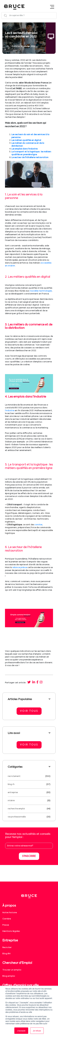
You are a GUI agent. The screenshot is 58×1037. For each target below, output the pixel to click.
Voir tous (29, 711)
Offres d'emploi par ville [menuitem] (20, 985)
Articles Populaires (20, 699)
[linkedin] (33, 682)
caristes (38, 525)
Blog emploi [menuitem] (8, 976)
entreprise (13, 793)
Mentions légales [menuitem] (11, 931)
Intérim (11, 801)
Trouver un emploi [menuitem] (11, 970)
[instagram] (41, 682)
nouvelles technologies (41, 291)
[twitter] (29, 682)
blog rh (11, 784)
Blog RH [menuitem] (6, 954)
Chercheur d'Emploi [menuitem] (17, 962)
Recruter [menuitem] (7, 947)
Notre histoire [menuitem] (9, 913)
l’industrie (10, 411)
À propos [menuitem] (9, 905)
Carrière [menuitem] (6, 919)
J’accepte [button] (21, 1030)
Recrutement (14, 776)
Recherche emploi (16, 809)
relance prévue (19, 568)
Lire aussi (14, 733)
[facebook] (37, 682)
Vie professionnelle (17, 817)
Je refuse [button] (37, 1030)
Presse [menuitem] (5, 925)
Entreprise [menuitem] (10, 940)
